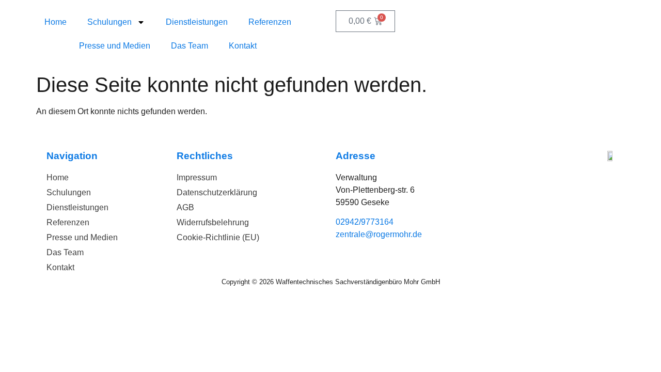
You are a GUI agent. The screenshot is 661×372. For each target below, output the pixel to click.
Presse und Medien (114, 45)
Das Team (189, 45)
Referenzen (269, 22)
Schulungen (109, 22)
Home (55, 22)
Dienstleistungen (197, 22)
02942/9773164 (365, 222)
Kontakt (243, 45)
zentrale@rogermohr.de (379, 234)
